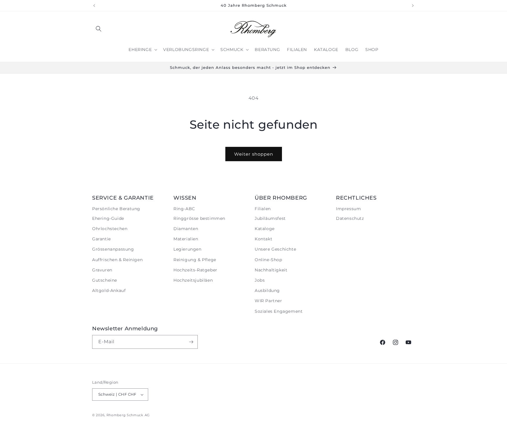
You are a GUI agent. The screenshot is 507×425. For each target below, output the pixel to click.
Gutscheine (104, 280)
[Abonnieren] (191, 342)
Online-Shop (268, 259)
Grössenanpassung (113, 249)
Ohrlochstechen (109, 228)
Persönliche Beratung (116, 208)
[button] (98, 28)
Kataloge (265, 228)
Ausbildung (267, 290)
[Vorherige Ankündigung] (94, 5)
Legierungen (187, 249)
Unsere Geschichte (275, 249)
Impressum (348, 208)
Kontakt (263, 239)
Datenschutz (350, 218)
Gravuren (102, 270)
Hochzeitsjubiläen (193, 280)
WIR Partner (268, 300)
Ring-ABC (184, 208)
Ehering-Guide (108, 218)
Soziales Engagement (278, 311)
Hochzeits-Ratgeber (195, 270)
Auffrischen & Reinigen (117, 259)
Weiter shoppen (253, 154)
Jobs (260, 280)
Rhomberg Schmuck (125, 415)
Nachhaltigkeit (271, 270)
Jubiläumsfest (270, 218)
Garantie (101, 239)
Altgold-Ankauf (109, 290)
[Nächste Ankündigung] (412, 5)
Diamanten (185, 228)
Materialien (185, 239)
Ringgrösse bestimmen (199, 218)
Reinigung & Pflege (194, 259)
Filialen (263, 208)
